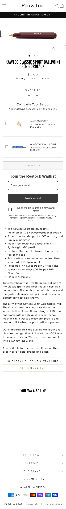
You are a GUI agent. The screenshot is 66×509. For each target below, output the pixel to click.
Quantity (33, 90)
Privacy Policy (32, 503)
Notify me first (33, 198)
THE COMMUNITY (32, 479)
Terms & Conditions (53, 503)
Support (32, 463)
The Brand (32, 471)
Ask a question (33, 368)
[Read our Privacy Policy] (56, 216)
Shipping (20, 78)
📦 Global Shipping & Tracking (33, 361)
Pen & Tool (32, 455)
